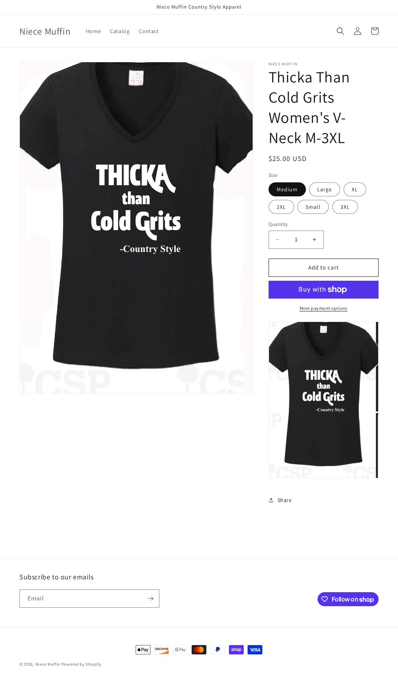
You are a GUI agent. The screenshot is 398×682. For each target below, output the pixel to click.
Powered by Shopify (81, 664)
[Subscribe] (150, 598)
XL (355, 189)
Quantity (278, 224)
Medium (287, 189)
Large (324, 189)
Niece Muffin (47, 664)
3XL (345, 206)
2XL (281, 206)
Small (313, 206)
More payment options (323, 308)
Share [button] (285, 500)
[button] (340, 31)
